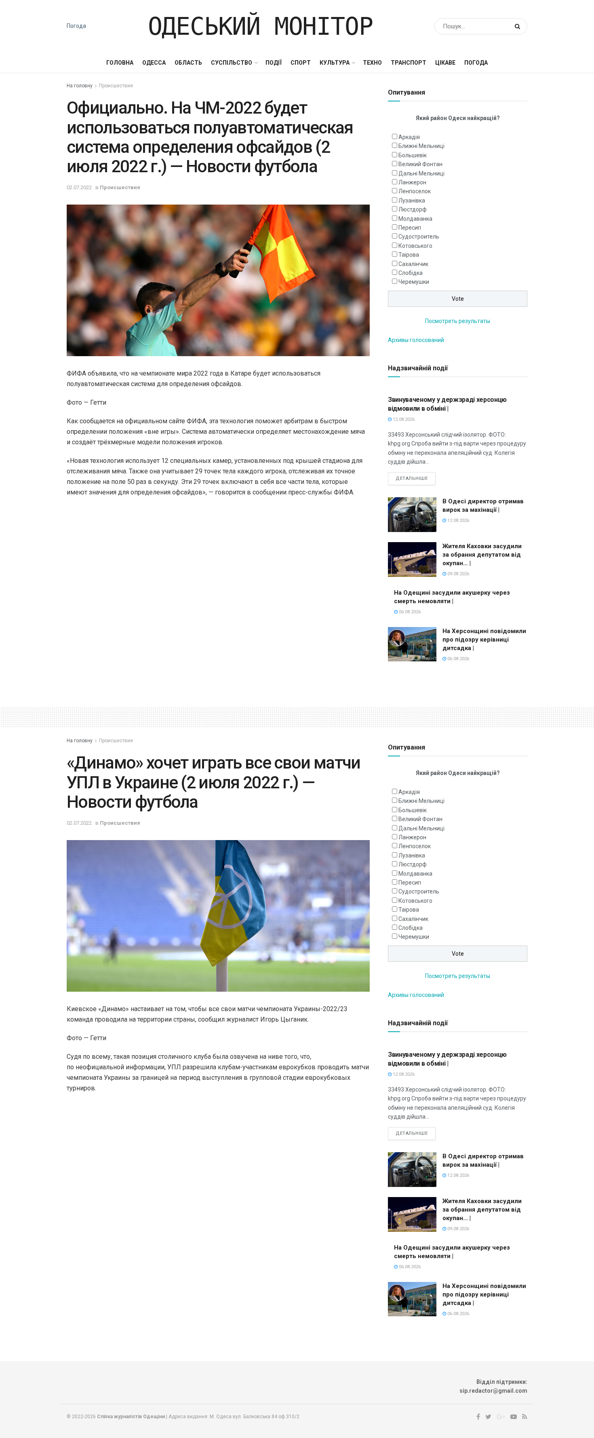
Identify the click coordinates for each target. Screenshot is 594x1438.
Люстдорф (412, 209)
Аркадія (409, 137)
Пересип (409, 227)
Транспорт (408, 62)
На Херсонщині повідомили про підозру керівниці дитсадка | (484, 639)
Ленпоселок (414, 191)
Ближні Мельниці (421, 146)
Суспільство (231, 62)
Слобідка (410, 273)
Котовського (415, 246)
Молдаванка (415, 218)
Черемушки (413, 282)
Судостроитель (418, 236)
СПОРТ (301, 62)
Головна (119, 62)
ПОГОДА (476, 62)
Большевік (412, 155)
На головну (80, 86)
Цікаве (445, 62)
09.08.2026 (457, 573)
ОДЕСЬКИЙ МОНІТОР (260, 26)
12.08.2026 (403, 419)
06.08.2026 (409, 611)
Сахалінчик (413, 264)
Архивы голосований (416, 340)
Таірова (408, 254)
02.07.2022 (79, 187)
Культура (335, 62)
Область (188, 62)
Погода (76, 26)
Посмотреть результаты (457, 321)
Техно (372, 62)
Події (273, 62)
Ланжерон (412, 182)
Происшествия (116, 86)
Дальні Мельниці (421, 173)
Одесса (154, 62)
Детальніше (412, 478)
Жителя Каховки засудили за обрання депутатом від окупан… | (482, 555)
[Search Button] (519, 26)
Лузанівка (411, 200)
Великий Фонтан (420, 164)
